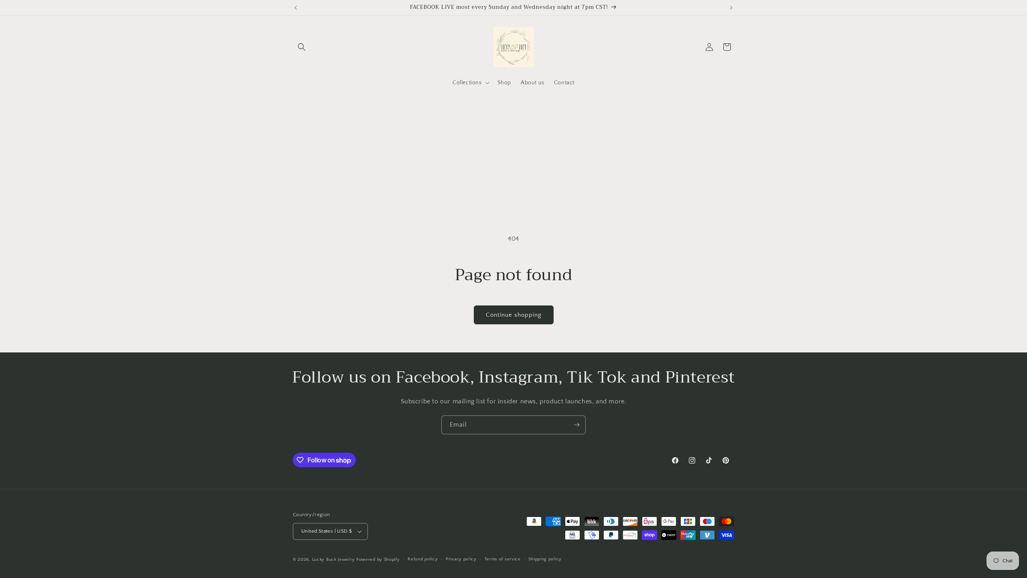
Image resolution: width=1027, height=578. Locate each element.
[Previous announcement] (295, 7)
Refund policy (423, 559)
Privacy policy (461, 559)
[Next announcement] (731, 7)
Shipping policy (545, 559)
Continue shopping (514, 314)
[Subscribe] (576, 424)
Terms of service (503, 559)
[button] (302, 47)
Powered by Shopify (378, 559)
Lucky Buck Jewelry (333, 559)
